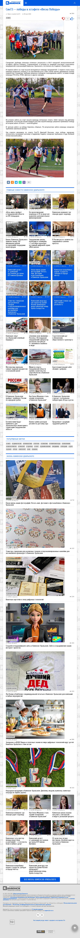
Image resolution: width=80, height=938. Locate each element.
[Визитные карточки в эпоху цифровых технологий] (35, 576)
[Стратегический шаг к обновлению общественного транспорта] (63, 325)
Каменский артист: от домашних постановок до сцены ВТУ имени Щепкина (16, 272)
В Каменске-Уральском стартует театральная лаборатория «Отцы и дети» (63, 398)
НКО (29, 449)
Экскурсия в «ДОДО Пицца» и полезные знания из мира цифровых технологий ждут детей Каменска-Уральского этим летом (40, 743)
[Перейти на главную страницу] (13, 3)
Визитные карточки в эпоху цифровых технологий (25, 600)
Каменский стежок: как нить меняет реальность (62, 303)
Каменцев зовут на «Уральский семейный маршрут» (15, 338)
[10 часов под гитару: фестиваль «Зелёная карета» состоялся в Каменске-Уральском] (63, 827)
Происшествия (28, 443)
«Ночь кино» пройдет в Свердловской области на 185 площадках (15, 214)
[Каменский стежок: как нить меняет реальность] (63, 288)
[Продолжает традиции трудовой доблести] (63, 411)
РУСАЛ (15, 449)
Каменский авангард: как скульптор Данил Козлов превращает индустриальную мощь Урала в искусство (39, 304)
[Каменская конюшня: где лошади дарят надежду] (63, 201)
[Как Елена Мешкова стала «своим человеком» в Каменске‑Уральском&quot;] (40, 385)
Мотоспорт (23, 449)
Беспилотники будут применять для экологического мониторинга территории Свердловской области (17, 425)
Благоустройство (35, 206)
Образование (34, 234)
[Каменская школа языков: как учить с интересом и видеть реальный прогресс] (63, 802)
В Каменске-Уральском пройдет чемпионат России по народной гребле (16, 398)
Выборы (35, 449)
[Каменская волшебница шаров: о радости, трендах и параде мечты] (63, 257)
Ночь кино (10, 206)
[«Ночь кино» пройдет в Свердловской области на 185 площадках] (17, 201)
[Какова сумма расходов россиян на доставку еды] (40, 411)
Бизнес (9, 234)
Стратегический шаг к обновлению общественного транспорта (62, 338)
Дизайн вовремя (35, 262)
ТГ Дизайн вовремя (37, 909)
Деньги (9, 449)
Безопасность (11, 416)
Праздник (64, 446)
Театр (55, 390)
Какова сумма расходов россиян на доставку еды (38, 423)
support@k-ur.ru (48, 910)
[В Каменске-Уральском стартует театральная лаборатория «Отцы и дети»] (63, 385)
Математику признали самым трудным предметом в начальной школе (17, 369)
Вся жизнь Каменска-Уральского (40, 879)
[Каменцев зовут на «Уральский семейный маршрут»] (17, 325)
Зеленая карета (58, 832)
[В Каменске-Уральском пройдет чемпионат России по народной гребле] (17, 385)
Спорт (8, 390)
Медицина (56, 446)
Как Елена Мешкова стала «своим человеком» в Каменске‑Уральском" (38, 398)
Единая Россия (35, 330)
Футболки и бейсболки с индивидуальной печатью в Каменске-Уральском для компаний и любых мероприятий (39, 695)
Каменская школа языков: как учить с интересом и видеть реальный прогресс (63, 815)
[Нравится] (71, 18)
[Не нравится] (63, 18)
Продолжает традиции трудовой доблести (60, 423)
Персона (56, 206)
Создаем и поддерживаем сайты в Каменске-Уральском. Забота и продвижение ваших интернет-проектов (38, 647)
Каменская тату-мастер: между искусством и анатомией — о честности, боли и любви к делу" (16, 841)
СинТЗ (8, 18)
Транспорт (56, 330)
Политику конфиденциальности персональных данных (32, 904)
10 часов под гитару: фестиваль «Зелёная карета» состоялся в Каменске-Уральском (63, 841)
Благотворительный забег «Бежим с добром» (62, 368)
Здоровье (10, 330)
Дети (71, 446)
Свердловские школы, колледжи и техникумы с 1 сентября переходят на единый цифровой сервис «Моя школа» (39, 243)
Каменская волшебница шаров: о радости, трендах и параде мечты (63, 272)
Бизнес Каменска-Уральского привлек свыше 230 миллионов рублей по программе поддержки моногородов (16, 243)
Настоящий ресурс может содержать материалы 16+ (49, 920)
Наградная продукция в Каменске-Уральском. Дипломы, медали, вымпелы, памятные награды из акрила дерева (38, 792)
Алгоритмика (10, 736)
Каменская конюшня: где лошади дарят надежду (61, 213)
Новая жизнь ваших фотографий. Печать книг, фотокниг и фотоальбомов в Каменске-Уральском (39, 273)
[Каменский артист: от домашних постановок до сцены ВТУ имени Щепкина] (17, 257)
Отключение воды (55, 443)
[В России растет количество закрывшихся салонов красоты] (63, 228)
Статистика (57, 234)
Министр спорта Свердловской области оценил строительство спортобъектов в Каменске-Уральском (39, 371)
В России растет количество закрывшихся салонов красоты (62, 241)
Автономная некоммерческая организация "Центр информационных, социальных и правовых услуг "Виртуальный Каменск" (35, 898)
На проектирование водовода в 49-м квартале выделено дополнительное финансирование (39, 215)
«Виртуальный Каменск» (20, 893)
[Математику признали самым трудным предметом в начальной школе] (17, 356)
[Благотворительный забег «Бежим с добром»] (63, 356)
